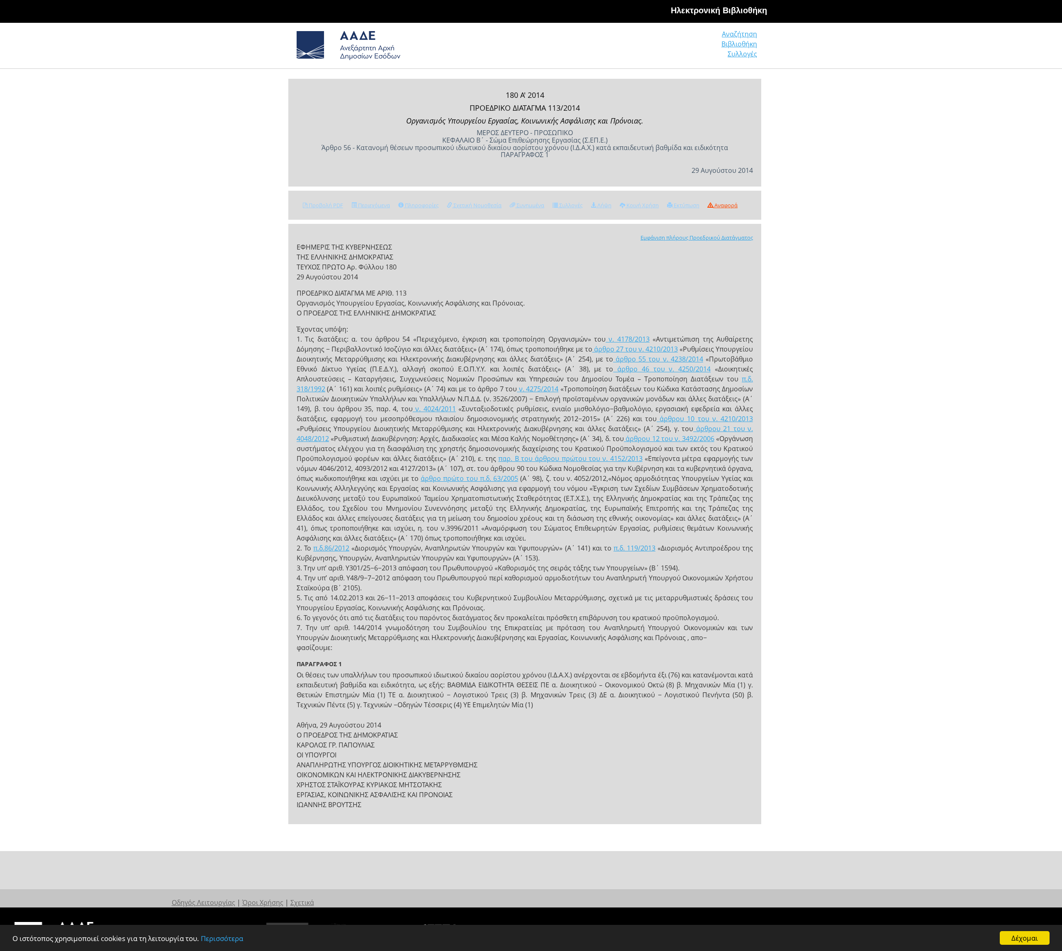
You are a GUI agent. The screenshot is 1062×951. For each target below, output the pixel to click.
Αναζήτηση (739, 34)
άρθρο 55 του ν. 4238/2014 (658, 359)
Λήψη (603, 205)
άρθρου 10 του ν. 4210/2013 (705, 418)
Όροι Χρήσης (262, 902)
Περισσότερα (222, 938)
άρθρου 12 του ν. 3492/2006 (669, 438)
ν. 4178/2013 (628, 339)
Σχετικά (302, 902)
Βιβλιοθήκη (739, 44)
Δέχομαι (1024, 938)
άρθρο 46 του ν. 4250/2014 (662, 369)
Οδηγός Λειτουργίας (203, 902)
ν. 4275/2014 (537, 388)
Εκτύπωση (685, 205)
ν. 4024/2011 (434, 408)
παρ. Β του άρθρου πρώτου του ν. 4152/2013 (570, 458)
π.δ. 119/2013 (634, 548)
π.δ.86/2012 (331, 548)
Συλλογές (742, 53)
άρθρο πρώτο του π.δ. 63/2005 (469, 478)
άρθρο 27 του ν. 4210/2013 (635, 349)
